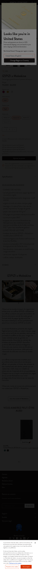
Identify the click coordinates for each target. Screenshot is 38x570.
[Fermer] (35, 543)
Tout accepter (26, 567)
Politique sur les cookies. (15, 563)
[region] (19, 555)
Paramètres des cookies (12, 567)
